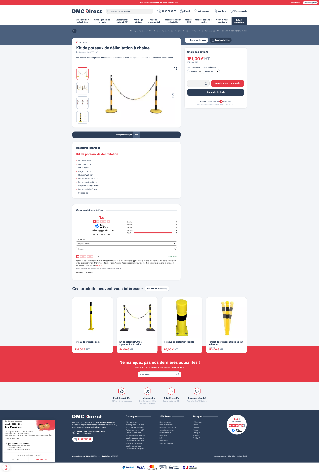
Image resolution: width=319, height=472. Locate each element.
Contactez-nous (165, 433)
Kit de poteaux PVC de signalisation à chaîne (130, 343)
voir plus (99, 265)
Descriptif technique (123, 135)
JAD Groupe (197, 422)
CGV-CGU (231, 456)
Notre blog (163, 435)
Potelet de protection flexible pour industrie (226, 343)
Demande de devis (215, 92)
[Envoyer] (178, 374)
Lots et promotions (239, 21)
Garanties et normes (166, 430)
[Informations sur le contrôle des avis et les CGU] (113, 230)
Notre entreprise (165, 422)
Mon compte (164, 441)
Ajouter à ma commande (227, 83)
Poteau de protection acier (88, 342)
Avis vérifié (173, 256)
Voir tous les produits (156, 288)
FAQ (161, 438)
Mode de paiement (166, 425)
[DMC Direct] (87, 11)
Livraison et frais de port (168, 427)
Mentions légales (220, 456)
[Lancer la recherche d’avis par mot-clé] (175, 249)
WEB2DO (114, 456)
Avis (136, 135)
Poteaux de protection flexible (179, 342)
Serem (195, 425)
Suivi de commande (166, 443)
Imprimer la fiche (222, 40)
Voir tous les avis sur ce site (101, 234)
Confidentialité (242, 456)
